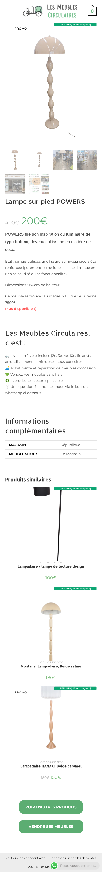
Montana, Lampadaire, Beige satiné (51, 666)
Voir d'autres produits (51, 807)
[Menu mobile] (7, 11)
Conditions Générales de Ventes (73, 858)
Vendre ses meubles (51, 826)
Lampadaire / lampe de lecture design (51, 566)
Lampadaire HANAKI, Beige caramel (51, 766)
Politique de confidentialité (25, 858)
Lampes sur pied (51, 562)
